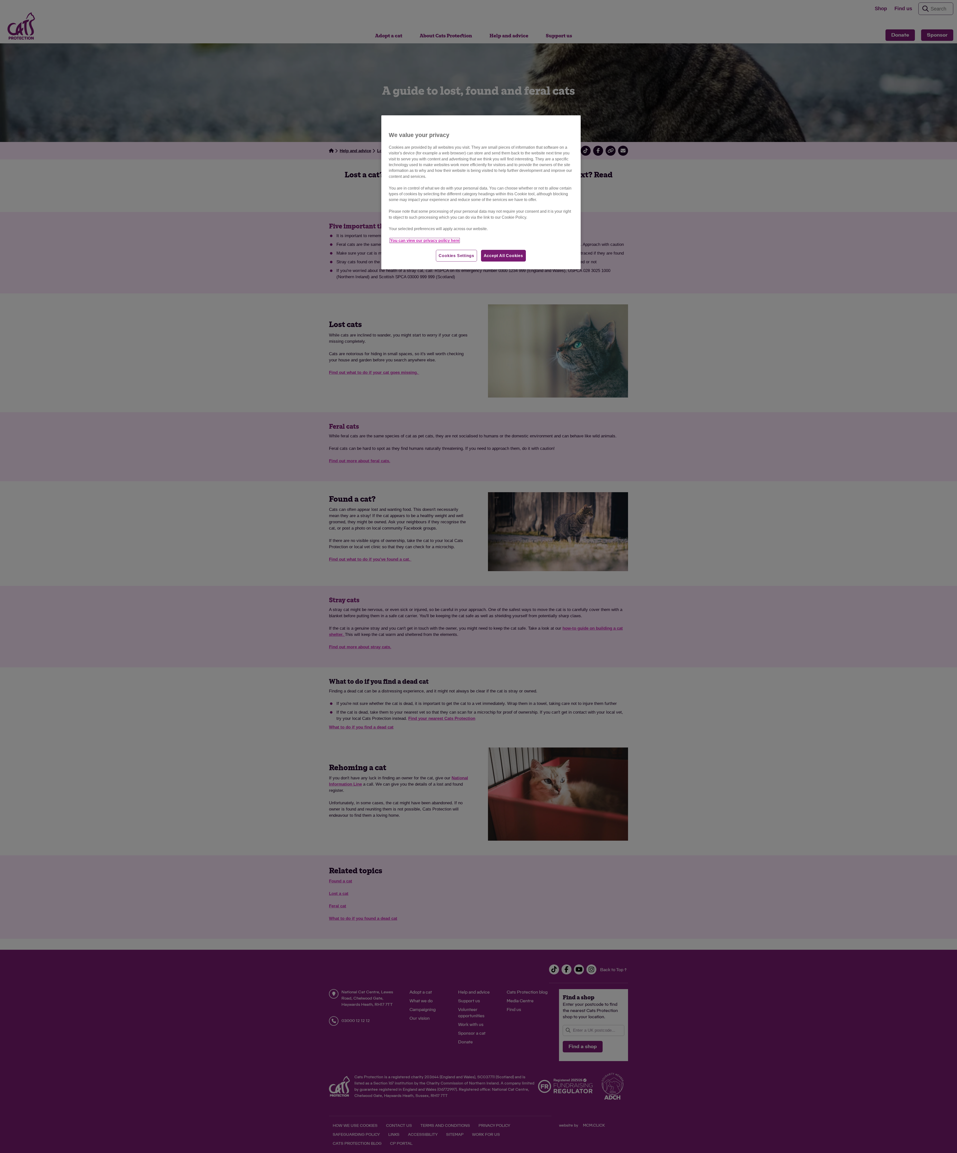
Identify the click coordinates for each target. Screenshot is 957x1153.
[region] (481, 192)
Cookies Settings (456, 256)
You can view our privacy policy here (424, 240)
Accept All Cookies (503, 256)
